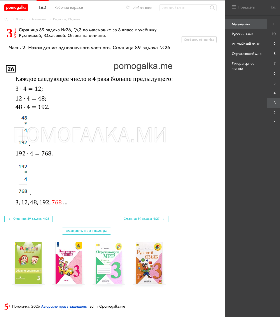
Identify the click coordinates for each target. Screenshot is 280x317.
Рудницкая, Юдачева (66, 19)
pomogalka (16, 7)
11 (274, 24)
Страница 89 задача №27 (141, 218)
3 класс (20, 19)
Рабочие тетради (68, 7)
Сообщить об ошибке (199, 39)
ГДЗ (6, 19)
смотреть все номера (86, 230)
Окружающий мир (247, 53)
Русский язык (242, 34)
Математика (39, 19)
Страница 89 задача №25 (31, 218)
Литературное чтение (243, 66)
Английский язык (245, 43)
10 (274, 34)
